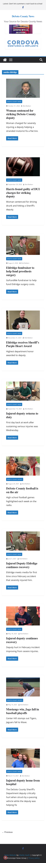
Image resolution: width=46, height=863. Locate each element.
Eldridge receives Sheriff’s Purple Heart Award (22, 344)
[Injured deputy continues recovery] (23, 615)
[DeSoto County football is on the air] (23, 466)
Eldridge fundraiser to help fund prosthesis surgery (20, 271)
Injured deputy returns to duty (22, 415)
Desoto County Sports (14, 479)
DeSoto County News (23, 16)
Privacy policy (33, 858)
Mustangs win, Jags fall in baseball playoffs (22, 711)
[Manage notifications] (5, 858)
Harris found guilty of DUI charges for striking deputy (23, 193)
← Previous (7, 832)
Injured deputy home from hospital (23, 782)
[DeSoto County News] (5, 60)
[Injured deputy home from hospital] (23, 758)
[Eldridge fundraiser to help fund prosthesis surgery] (23, 245)
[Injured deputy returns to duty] (23, 391)
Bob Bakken (27, 106)
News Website (10, 855)
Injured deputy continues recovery (22, 640)
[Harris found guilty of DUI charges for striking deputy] (23, 166)
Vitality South (24, 855)
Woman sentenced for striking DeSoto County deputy (21, 114)
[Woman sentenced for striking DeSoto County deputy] (23, 88)
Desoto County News (14, 101)
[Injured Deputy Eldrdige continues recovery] (23, 541)
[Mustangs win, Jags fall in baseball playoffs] (23, 687)
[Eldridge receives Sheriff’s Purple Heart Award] (23, 320)
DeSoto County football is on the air (22, 490)
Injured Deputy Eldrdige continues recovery (21, 565)
